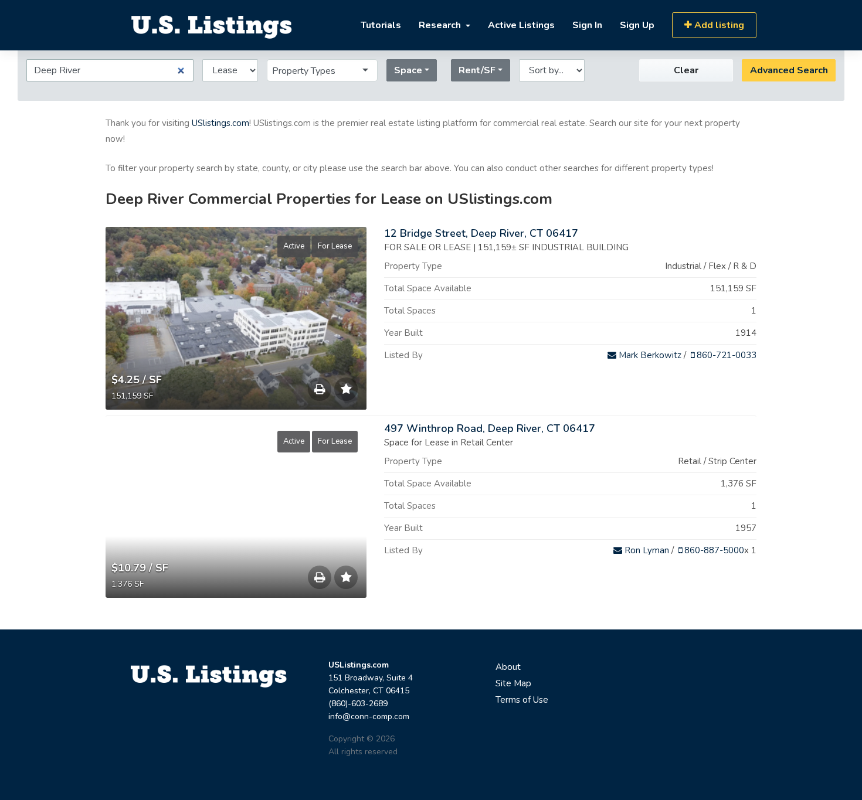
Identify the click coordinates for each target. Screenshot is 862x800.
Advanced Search (789, 70)
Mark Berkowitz (648, 355)
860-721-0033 (725, 355)
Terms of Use (522, 700)
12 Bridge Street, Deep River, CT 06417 (481, 233)
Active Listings (521, 25)
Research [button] (441, 25)
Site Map (513, 683)
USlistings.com (220, 123)
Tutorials (381, 25)
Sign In (587, 25)
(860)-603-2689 (358, 703)
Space (408, 70)
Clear (686, 70)
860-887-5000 (713, 550)
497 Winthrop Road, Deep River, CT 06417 (489, 428)
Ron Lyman (645, 550)
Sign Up (637, 25)
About (508, 667)
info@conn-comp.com (368, 716)
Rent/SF (477, 70)
